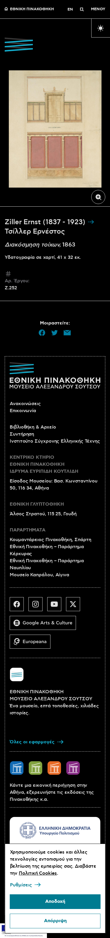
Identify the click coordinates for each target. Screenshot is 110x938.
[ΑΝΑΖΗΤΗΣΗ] (82, 9)
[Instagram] (37, 606)
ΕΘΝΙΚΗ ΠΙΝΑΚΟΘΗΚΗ (32, 9)
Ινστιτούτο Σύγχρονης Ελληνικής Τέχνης (55, 441)
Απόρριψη (55, 921)
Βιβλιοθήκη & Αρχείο (33, 427)
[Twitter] (75, 606)
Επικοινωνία (23, 411)
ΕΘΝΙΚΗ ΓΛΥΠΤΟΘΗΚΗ (37, 504)
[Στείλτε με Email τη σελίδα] (67, 332)
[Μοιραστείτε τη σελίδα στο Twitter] (54, 332)
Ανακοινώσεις (25, 404)
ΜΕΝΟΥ (98, 9)
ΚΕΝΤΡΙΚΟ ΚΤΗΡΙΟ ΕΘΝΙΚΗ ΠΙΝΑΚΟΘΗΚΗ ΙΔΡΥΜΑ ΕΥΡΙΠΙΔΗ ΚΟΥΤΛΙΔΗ (44, 464)
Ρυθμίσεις (21, 885)
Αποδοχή (55, 901)
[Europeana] (32, 644)
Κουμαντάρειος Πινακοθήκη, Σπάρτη (50, 540)
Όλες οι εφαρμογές (32, 742)
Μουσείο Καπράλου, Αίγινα (39, 575)
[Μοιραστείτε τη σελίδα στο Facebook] (42, 332)
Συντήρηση (22, 434)
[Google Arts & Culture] (45, 625)
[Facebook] (19, 606)
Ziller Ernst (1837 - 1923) (46, 222)
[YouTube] (56, 606)
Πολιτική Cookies (38, 873)
